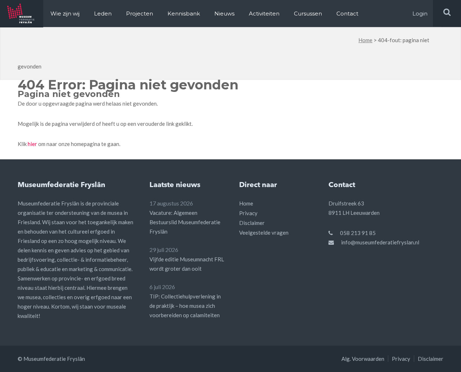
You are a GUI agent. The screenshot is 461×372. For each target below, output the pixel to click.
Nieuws (224, 13)
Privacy (248, 213)
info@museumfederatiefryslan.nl (380, 242)
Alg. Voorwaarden (362, 358)
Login (420, 13)
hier (32, 144)
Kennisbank (183, 13)
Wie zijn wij (65, 13)
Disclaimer (252, 223)
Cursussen (308, 13)
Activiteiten (264, 13)
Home (365, 40)
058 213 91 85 (358, 233)
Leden (103, 13)
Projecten (139, 13)
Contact (347, 13)
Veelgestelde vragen (263, 232)
